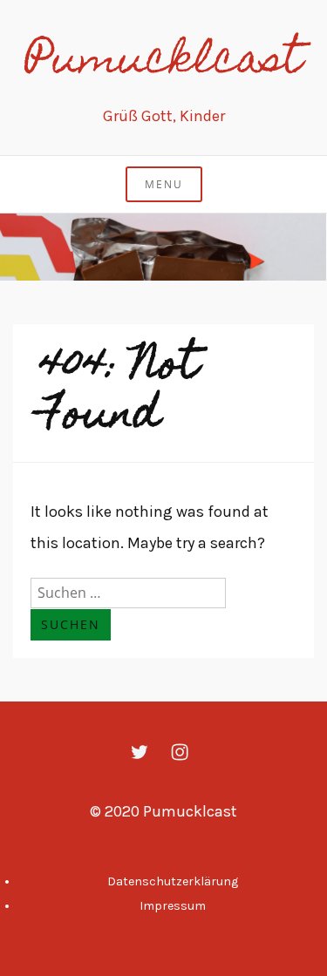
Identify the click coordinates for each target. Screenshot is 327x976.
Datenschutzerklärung (172, 881)
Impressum (173, 905)
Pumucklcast (164, 63)
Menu (164, 184)
